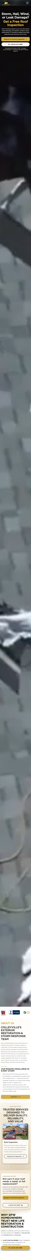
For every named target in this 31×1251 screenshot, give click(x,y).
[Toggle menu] (27, 3)
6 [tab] (19, 1166)
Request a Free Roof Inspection (14, 39)
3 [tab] (14, 1166)
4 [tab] (16, 1166)
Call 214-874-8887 (16, 44)
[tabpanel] (15, 1143)
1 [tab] (11, 1166)
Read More (14, 1097)
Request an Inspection (14, 1156)
